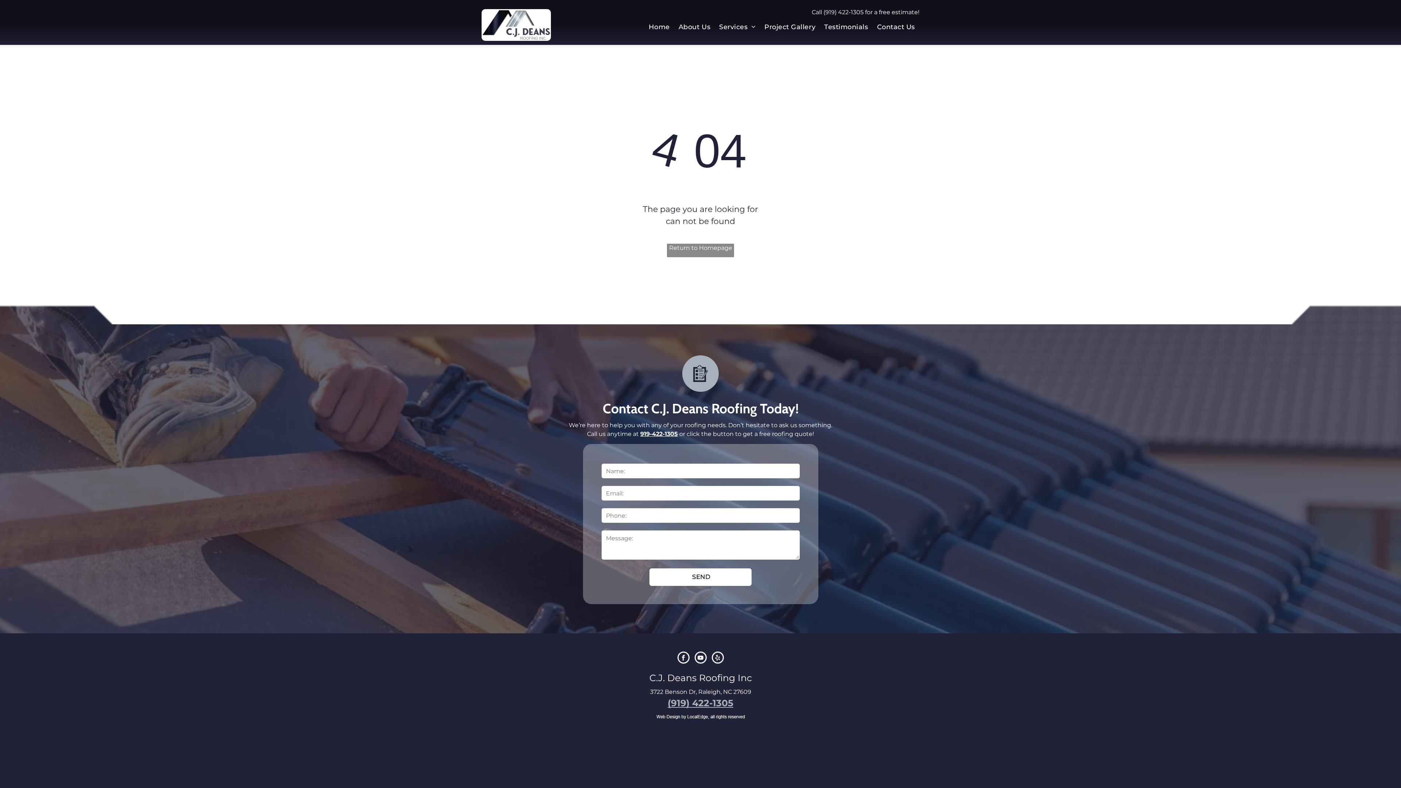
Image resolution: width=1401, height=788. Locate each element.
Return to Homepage (700, 247)
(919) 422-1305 (843, 12)
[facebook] (684, 658)
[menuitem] (659, 27)
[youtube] (701, 658)
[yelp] (718, 658)
